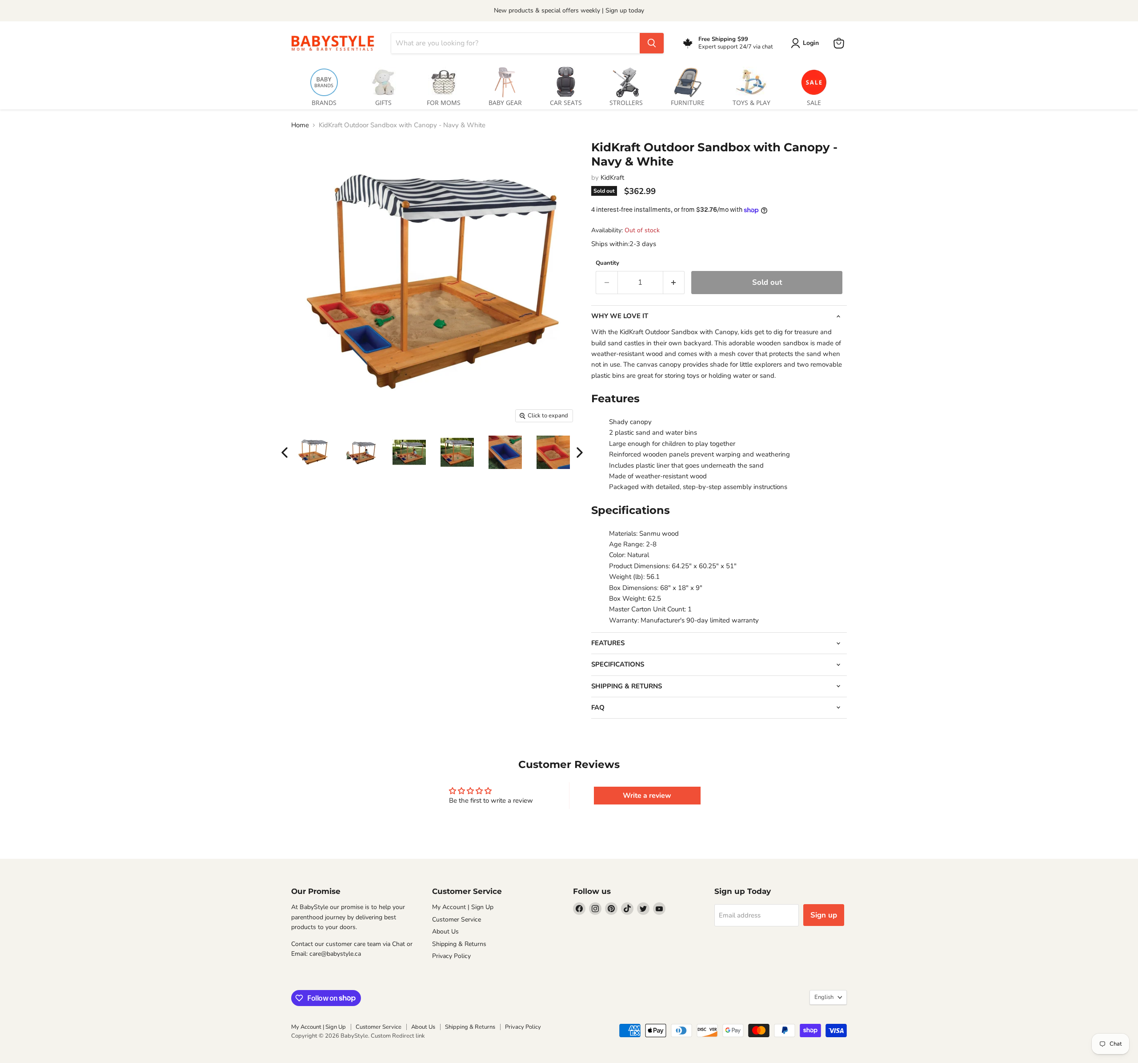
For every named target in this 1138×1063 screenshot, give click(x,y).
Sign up (823, 915)
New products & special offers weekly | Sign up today (569, 10)
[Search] (652, 43)
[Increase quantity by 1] (674, 282)
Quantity (607, 263)
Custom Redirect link (398, 1036)
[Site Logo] (335, 43)
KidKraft (612, 177)
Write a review (647, 795)
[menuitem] (324, 84)
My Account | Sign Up (462, 907)
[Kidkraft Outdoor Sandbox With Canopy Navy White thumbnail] (313, 452)
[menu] (569, 84)
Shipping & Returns (459, 944)
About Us (445, 931)
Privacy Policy (451, 956)
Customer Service (456, 919)
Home (300, 125)
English (823, 997)
